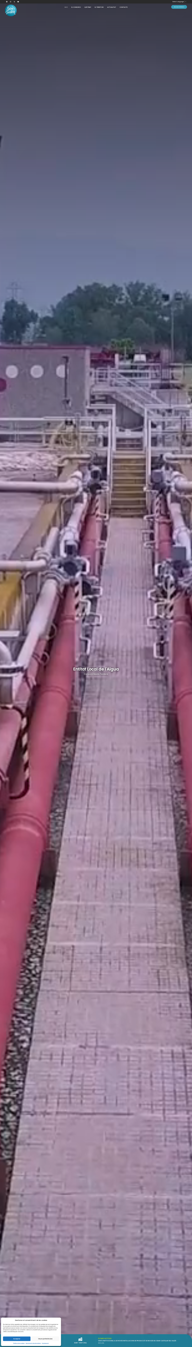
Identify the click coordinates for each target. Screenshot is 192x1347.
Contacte (124, 7)
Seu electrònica (179, 7)
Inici (66, 7)
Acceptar (16, 1339)
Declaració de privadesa (33, 1343)
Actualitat (111, 7)
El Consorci (76, 7)
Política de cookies (19, 1343)
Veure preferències (45, 1339)
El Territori (99, 7)
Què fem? (87, 7)
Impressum (45, 1343)
